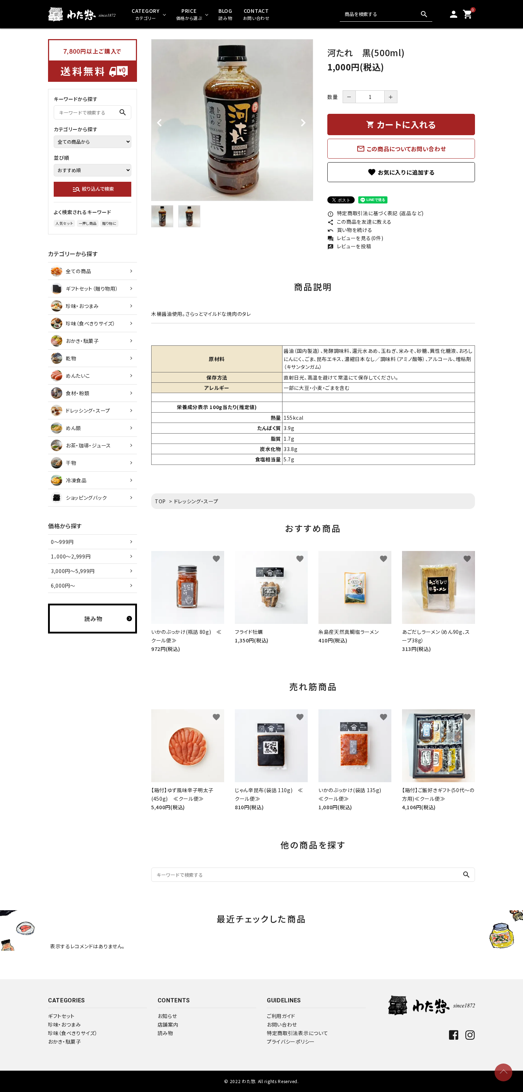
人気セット (64, 223)
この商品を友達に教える (359, 221)
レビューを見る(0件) (355, 238)
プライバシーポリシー (291, 1041)
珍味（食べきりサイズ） (73, 1033)
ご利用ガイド (281, 1015)
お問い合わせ (282, 1024)
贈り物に (109, 223)
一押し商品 (88, 223)
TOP (160, 501)
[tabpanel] (232, 120)
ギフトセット (61, 1015)
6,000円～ (63, 585)
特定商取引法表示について (297, 1033)
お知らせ (167, 1015)
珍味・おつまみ (64, 1024)
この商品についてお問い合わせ (401, 148)
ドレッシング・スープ (196, 501)
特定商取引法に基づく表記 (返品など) (375, 213)
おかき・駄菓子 (64, 1041)
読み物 (165, 1033)
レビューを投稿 (349, 246)
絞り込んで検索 (93, 189)
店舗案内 (168, 1024)
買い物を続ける (350, 229)
